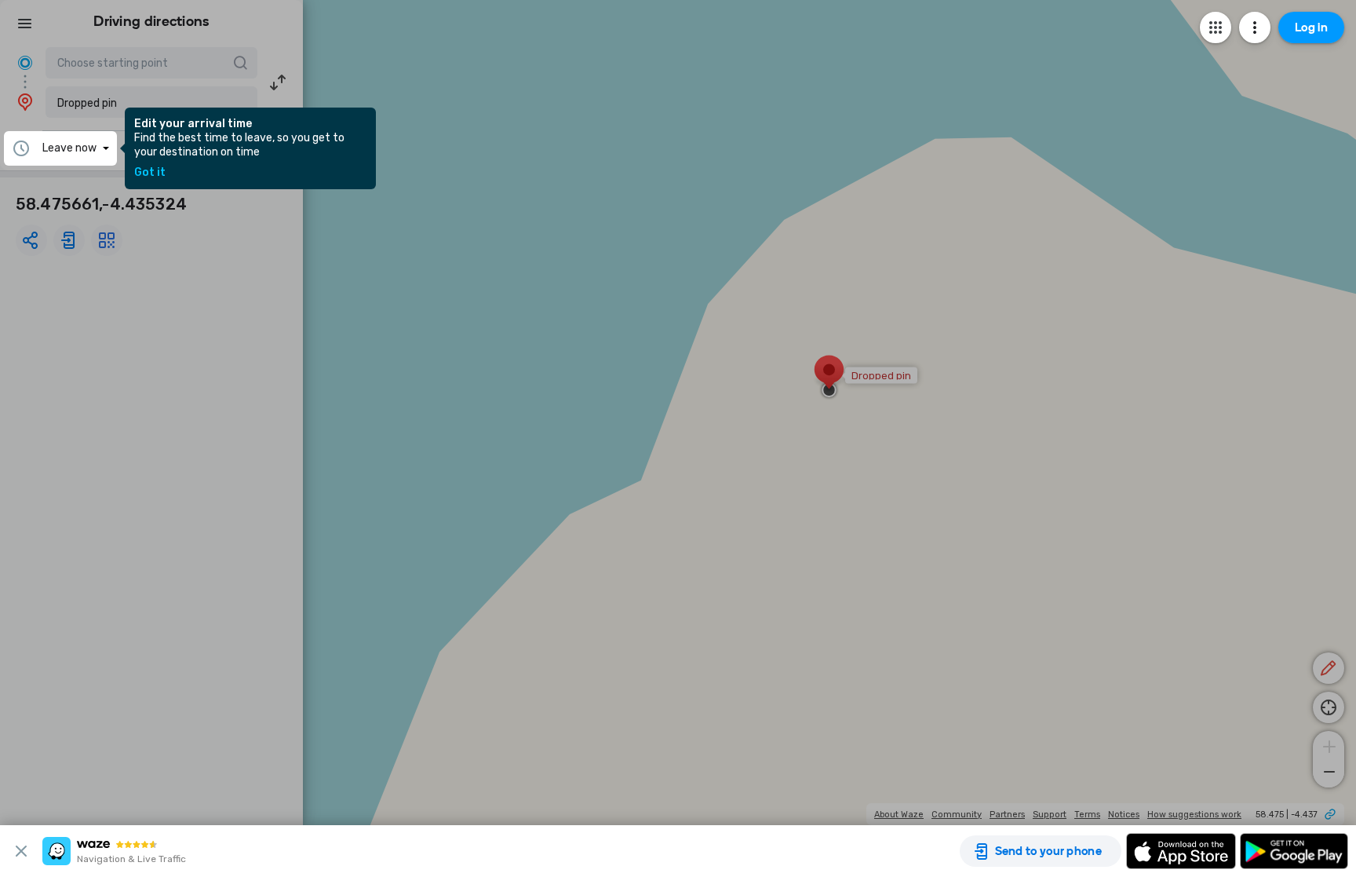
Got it (150, 172)
